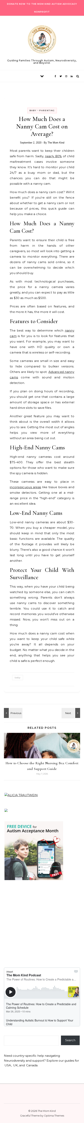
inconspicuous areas (25, 487)
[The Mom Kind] (42, 40)
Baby (33, 110)
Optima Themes (54, 1115)
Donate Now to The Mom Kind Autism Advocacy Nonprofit (42, 8)
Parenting (47, 110)
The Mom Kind (56, 142)
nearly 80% (53, 156)
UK (15, 1065)
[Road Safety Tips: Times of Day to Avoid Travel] (71, 713)
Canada (32, 1065)
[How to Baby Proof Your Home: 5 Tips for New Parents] (12, 713)
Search (70, 1040)
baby (18, 677)
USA (7, 1065)
